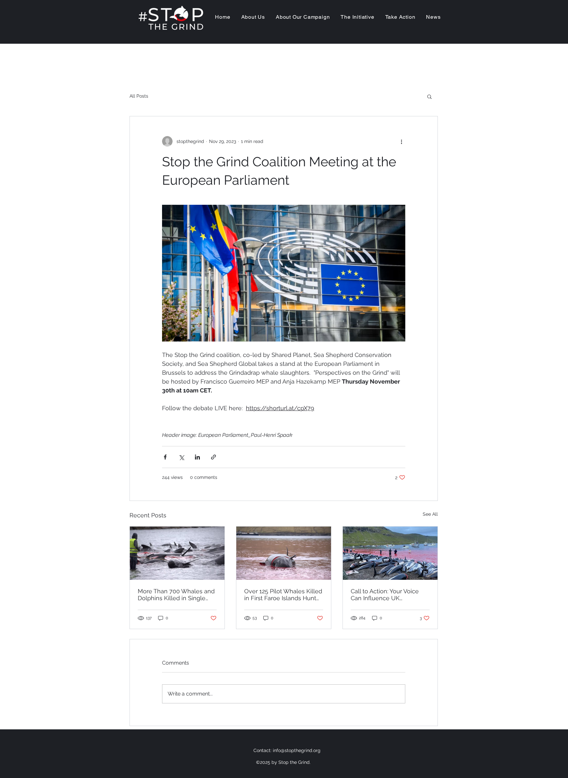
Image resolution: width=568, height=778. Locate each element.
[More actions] (401, 141)
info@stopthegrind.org (296, 750)
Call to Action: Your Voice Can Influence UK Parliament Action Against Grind (386, 594)
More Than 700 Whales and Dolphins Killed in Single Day (176, 594)
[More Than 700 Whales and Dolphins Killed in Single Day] (177, 553)
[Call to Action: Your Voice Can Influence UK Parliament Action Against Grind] (390, 553)
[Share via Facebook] (165, 457)
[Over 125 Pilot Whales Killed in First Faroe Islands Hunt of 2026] (283, 553)
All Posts (139, 96)
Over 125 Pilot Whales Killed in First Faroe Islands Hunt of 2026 (283, 594)
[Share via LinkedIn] (197, 457)
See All (430, 514)
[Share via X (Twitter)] (181, 457)
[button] (429, 96)
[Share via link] (213, 457)
